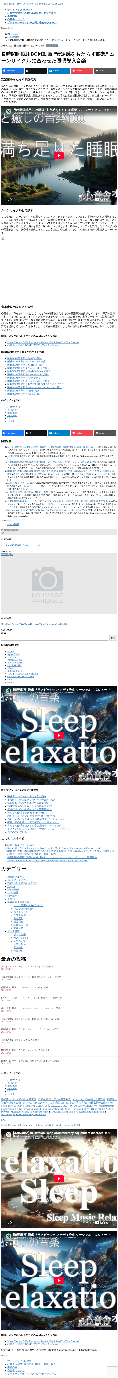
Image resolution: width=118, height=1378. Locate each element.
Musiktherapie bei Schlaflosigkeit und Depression (57, 1109)
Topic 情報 (12, 892)
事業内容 (12, 1367)
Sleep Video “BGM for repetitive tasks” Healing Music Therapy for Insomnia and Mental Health (54, 447)
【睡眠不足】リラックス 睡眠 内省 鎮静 (20, 1040)
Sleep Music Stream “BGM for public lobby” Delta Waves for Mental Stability (35, 624)
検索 (3, 633)
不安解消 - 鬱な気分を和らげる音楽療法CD (31, 799)
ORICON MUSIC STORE (20, 676)
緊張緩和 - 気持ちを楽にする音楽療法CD (29, 803)
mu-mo (10, 682)
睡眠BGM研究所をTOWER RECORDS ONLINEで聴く (36, 384)
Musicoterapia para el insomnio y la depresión (23, 1114)
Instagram (12, 412)
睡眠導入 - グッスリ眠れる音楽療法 (26, 796)
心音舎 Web (13, 407)
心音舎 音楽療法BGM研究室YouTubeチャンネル (33, 345)
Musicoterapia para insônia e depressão (30, 1111)
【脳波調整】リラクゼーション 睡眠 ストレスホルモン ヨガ (30, 1019)
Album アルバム (16, 877)
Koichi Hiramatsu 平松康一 (69, 1125)
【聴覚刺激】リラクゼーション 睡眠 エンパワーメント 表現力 (31, 977)
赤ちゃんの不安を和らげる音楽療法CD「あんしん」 (36, 819)
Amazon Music (14, 660)
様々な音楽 (20, 934)
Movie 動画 (52, 45)
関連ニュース (21, 925)
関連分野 (18, 928)
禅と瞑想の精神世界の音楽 (91, 1102)
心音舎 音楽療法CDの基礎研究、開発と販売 (31, 492)
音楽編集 (18, 947)
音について (20, 941)
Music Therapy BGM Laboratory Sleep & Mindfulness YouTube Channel (43, 342)
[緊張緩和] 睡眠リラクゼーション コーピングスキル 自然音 (29, 1029)
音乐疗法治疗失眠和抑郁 (83, 1106)
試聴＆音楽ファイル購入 (20, 483)
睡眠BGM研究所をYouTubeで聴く (25, 365)
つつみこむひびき (17, 832)
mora (9, 679)
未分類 (11, 899)
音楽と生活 (20, 944)
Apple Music (13, 654)
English (11, 886)
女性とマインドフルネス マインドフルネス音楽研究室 (27, 966)
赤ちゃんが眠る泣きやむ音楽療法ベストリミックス (35, 825)
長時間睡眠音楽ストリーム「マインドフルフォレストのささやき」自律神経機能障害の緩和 (57, 501)
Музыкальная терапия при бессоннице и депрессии (77, 1111)
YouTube (11, 657)
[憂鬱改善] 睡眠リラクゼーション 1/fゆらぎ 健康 (24, 987)
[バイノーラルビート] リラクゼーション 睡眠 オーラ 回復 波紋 (31, 998)
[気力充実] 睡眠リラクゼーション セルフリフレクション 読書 (31, 1008)
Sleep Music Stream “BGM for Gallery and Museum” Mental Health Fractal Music (47, 510)
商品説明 (12, 895)
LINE (10, 418)
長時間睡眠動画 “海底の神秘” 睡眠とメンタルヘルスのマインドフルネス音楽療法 (52, 462)
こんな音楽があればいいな (28, 905)
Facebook (12, 415)
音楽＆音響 (13, 931)
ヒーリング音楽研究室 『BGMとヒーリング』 (21, 545)
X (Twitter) (12, 410)
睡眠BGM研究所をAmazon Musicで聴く (28, 368)
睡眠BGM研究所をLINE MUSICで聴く (28, 374)
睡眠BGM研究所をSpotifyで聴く (24, 358)
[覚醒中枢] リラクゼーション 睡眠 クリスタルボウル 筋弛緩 (30, 1061)
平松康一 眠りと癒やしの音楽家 (18, 1099)
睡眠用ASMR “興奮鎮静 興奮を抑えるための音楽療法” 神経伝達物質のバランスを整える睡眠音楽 (60, 471)
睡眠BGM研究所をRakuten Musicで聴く (28, 381)
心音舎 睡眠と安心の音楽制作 (54, 1099)
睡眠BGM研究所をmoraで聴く (23, 390)
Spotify (10, 651)
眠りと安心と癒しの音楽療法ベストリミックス (33, 822)
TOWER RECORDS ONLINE (23, 673)
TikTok (10, 421)
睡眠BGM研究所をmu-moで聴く (24, 394)
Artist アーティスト (17, 880)
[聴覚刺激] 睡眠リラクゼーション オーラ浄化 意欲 (25, 1050)
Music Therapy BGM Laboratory (17, 1125)
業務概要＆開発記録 (18, 902)
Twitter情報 (13, 455)
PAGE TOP (113, 1333)
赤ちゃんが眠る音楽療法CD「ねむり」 (28, 812)
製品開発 (18, 921)
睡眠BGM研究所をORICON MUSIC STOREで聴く (34, 387)
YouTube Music (15, 662)
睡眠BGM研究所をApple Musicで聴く (27, 361)
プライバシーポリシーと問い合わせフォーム (32, 1373)
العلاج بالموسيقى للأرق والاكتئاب (51, 1106)
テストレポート (22, 915)
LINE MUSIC (14, 665)
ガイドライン (21, 912)
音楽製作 (18, 950)
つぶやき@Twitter (23, 908)
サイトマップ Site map (19, 1361)
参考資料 (18, 918)
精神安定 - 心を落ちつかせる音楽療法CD (29, 806)
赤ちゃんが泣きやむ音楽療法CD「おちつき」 (32, 816)
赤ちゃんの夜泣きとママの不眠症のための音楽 (48, 1102)
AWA (10, 668)
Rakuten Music (14, 671)
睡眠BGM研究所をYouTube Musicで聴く (29, 371)
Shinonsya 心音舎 (44, 1125)
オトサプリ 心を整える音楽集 (89, 1099)
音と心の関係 (21, 937)
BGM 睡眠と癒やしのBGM (22, 883)
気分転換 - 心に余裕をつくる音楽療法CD (29, 809)
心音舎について (16, 1370)
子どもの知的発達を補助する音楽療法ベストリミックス (38, 829)
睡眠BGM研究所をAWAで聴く (24, 377)
